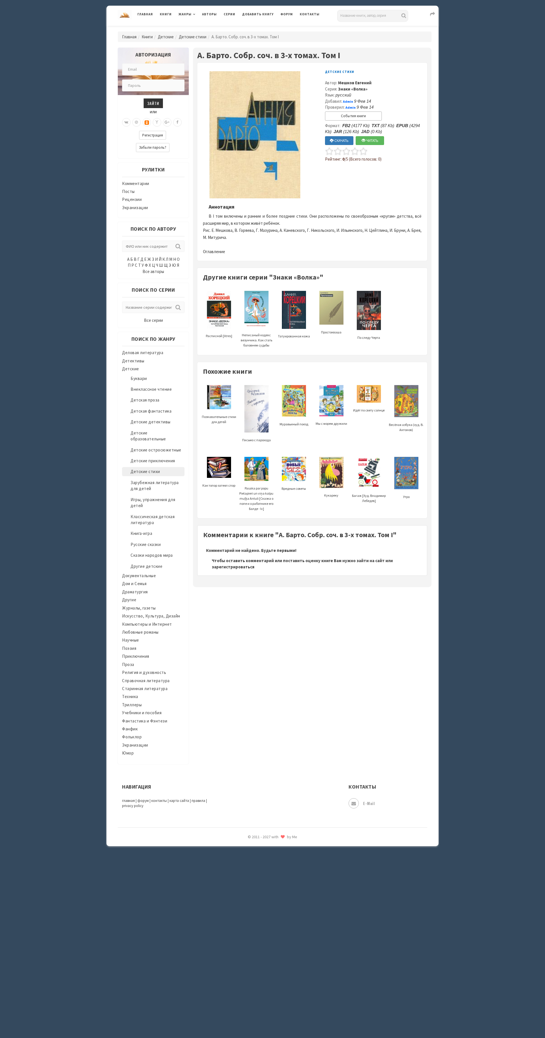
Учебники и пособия (142, 712)
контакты (159, 800)
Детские (166, 36)
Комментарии (135, 183)
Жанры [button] (185, 14)
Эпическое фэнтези (262, 981)
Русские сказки (146, 544)
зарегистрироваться (233, 567)
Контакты (310, 14)
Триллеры (132, 704)
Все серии (153, 320)
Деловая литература (262, 29)
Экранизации (135, 207)
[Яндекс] (157, 122)
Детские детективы (151, 422)
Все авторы (153, 271)
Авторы (209, 14)
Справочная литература (146, 680)
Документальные (139, 575)
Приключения (135, 656)
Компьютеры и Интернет (147, 624)
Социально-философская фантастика (280, 866)
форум (143, 800)
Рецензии (132, 199)
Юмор (128, 753)
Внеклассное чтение (151, 389)
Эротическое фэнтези (264, 1006)
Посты (128, 191)
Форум (286, 14)
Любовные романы (140, 632)
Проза (128, 664)
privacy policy (132, 805)
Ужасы (249, 917)
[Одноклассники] (146, 122)
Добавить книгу (258, 14)
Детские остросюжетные (156, 450)
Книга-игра (141, 533)
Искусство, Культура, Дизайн (151, 616)
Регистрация (152, 135)
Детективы (133, 360)
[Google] (167, 122)
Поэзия (129, 648)
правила (198, 800)
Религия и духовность (144, 672)
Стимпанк (252, 879)
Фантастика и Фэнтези (144, 721)
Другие (129, 599)
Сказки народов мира (152, 555)
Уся (246, 930)
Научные (130, 640)
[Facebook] (177, 122)
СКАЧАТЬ (341, 140)
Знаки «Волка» (353, 89)
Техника (130, 696)
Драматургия (135, 591)
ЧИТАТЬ (371, 140)
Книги (166, 14)
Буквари (139, 378)
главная (128, 800)
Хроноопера (254, 955)
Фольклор (132, 736)
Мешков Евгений (355, 82)
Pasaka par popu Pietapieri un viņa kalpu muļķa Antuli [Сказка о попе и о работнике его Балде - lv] (256, 498)
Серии (229, 14)
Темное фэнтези (259, 892)
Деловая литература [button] (198, 29)
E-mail (369, 803)
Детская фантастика (151, 411)
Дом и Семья (134, 583)
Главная (145, 14)
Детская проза (145, 400)
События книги (353, 116)
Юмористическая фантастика (272, 1019)
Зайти (153, 103)
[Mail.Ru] (136, 122)
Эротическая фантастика (268, 993)
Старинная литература (144, 688)
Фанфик (130, 729)
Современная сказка (262, 854)
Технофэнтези (257, 905)
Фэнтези (251, 943)
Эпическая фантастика (265, 968)
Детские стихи (192, 36)
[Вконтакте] (126, 122)
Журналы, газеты (139, 608)
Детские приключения (153, 460)
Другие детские (146, 566)
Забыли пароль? (152, 147)
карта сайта (179, 800)
